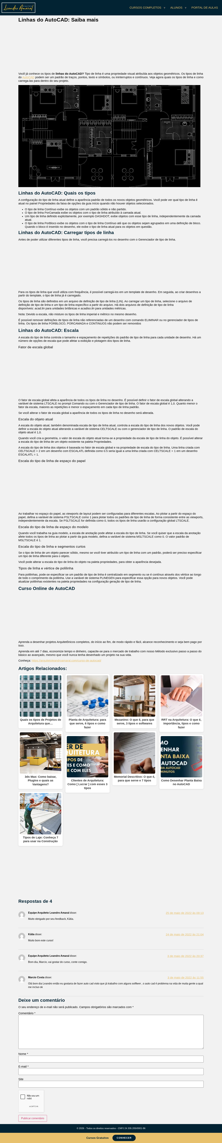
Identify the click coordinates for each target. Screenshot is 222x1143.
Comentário (26, 1013)
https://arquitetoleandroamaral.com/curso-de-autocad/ (66, 660)
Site (20, 1079)
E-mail (23, 1066)
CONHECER (124, 1138)
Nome (23, 1053)
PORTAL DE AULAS (204, 7)
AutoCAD (28, 77)
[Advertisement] (111, 48)
